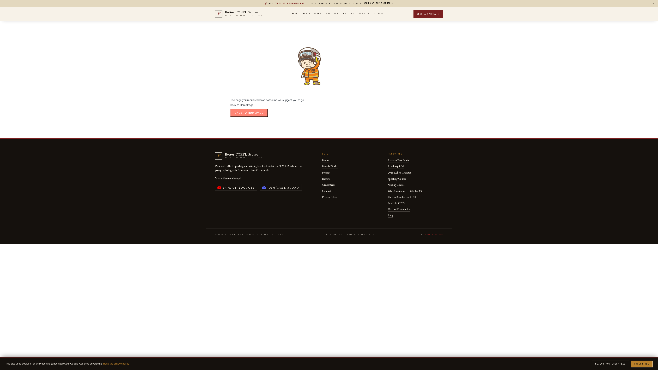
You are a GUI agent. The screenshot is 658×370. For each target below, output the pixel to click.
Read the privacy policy (116, 363)
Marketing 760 (434, 234)
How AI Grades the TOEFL (403, 197)
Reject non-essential (610, 363)
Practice (332, 13)
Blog (390, 215)
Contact (379, 13)
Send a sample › (428, 14)
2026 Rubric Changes (399, 172)
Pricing (348, 13)
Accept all (641, 363)
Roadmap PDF (396, 166)
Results (364, 13)
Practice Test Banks (398, 160)
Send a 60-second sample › (229, 178)
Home (295, 13)
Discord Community (399, 209)
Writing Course (396, 185)
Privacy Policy (329, 197)
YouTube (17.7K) (397, 203)
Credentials (328, 185)
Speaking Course (397, 179)
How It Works (312, 13)
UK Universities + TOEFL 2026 (405, 191)
